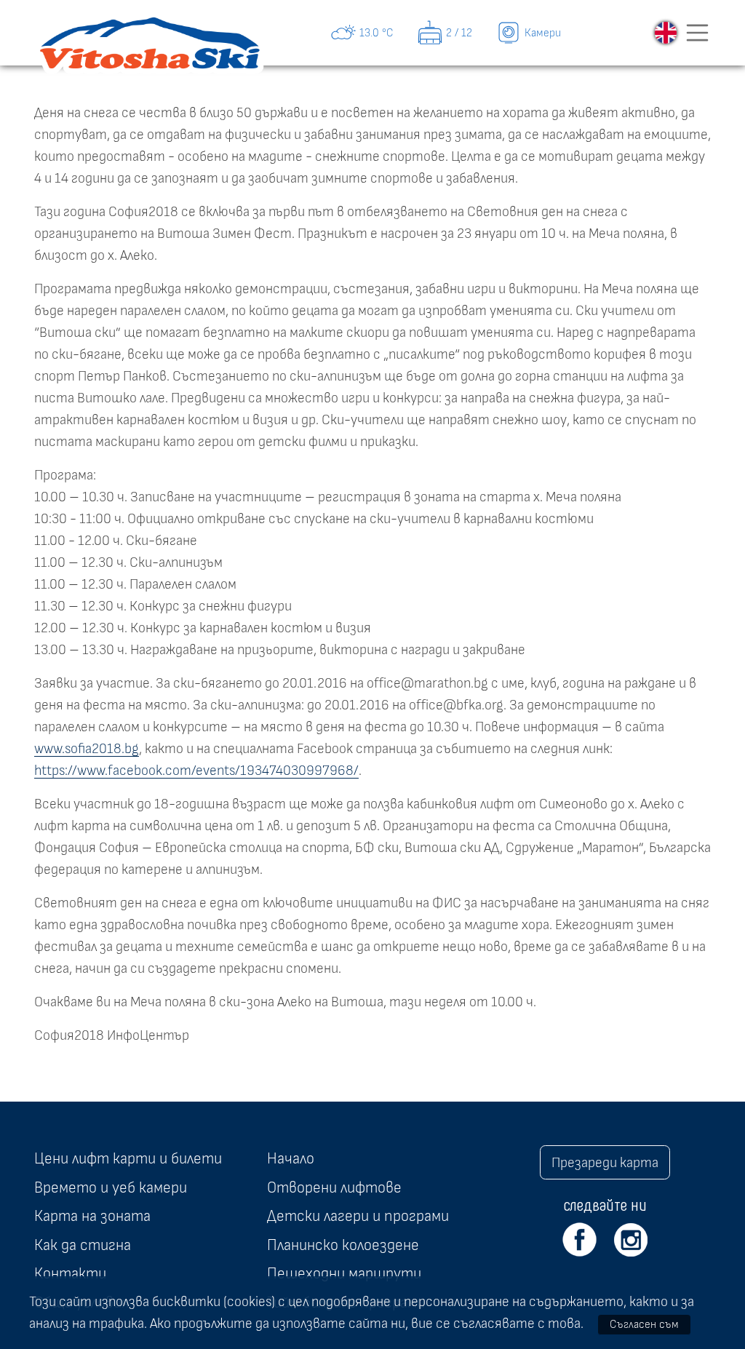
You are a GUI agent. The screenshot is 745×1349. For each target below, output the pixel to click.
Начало (290, 1158)
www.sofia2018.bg (86, 748)
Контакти (70, 1273)
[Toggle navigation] (698, 33)
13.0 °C (376, 33)
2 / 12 (459, 33)
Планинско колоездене (343, 1245)
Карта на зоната (92, 1216)
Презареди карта (604, 1162)
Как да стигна (82, 1245)
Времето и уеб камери (110, 1187)
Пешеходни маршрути (344, 1273)
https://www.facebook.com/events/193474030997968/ (196, 770)
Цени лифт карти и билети (128, 1158)
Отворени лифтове (334, 1187)
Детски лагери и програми (358, 1216)
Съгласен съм (644, 1324)
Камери (543, 33)
